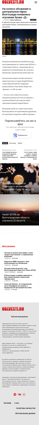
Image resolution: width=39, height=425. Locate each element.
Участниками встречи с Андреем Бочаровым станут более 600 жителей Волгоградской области (10, 156)
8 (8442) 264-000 (24, 350)
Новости (33, 20)
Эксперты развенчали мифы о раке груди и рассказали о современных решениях (18, 254)
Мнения (7, 289)
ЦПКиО (20, 143)
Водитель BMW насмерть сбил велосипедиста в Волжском (16, 262)
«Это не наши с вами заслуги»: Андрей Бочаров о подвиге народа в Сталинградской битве (28, 156)
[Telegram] (15, 395)
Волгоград (12, 143)
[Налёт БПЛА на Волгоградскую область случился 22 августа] (19, 210)
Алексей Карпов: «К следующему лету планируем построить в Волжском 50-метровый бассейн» (18, 286)
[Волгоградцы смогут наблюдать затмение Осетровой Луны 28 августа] (19, 178)
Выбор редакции (10, 272)
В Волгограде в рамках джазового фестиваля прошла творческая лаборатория (18, 277)
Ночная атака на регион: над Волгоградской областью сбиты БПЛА (20, 269)
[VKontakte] (19, 395)
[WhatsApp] (24, 395)
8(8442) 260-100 (21, 345)
